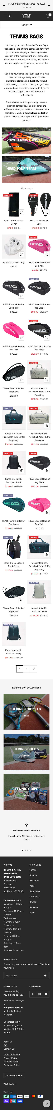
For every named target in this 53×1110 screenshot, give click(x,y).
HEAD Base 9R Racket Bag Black (39, 480)
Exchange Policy (11, 1065)
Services (33, 907)
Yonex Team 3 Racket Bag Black (13, 390)
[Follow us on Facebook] (32, 994)
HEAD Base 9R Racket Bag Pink (39, 522)
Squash (33, 875)
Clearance (34, 896)
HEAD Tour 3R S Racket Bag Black (39, 348)
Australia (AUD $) (12, 1075)
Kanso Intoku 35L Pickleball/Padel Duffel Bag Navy (14, 437)
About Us (8, 1041)
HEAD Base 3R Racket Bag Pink (39, 264)
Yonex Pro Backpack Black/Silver (14, 564)
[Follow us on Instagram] (39, 994)
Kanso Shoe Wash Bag (13, 262)
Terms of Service (12, 1054)
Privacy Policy (10, 1058)
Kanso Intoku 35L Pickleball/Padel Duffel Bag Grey (39, 391)
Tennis (32, 870)
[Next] (33, 668)
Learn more (27, 7)
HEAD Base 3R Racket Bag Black (13, 306)
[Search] (10, 16)
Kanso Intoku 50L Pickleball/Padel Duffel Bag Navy (39, 566)
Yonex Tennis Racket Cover (14, 222)
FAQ (6, 1045)
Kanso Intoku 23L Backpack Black (13, 480)
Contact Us (9, 1049)
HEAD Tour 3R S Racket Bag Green (13, 522)
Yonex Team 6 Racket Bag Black (13, 610)
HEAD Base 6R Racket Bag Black (39, 306)
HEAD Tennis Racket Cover (39, 222)
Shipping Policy (11, 1061)
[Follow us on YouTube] (46, 994)
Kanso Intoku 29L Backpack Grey (39, 610)
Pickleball (34, 880)
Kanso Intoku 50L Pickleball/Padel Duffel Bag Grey (39, 437)
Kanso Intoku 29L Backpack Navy (13, 652)
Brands (32, 902)
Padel (32, 886)
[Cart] (47, 16)
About (32, 912)
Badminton (34, 891)
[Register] (45, 975)
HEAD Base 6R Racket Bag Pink (13, 348)
